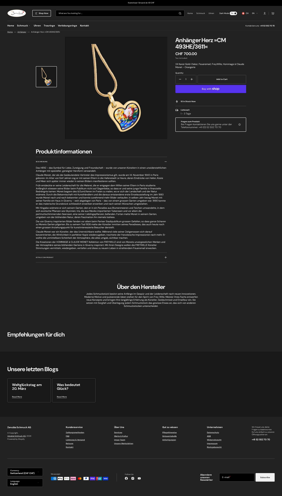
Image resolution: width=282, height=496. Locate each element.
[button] (264, 13)
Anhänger (21, 32)
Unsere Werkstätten (123, 443)
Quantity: (179, 73)
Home (10, 32)
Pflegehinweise (169, 432)
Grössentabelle (169, 436)
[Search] (180, 13)
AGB (209, 436)
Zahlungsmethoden (75, 432)
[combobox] (120, 13)
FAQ (67, 436)
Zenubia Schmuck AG (16, 436)
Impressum (212, 443)
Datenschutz (213, 432)
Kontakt (69, 447)
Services (118, 432)
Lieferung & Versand (75, 440)
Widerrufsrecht (214, 440)
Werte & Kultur (121, 436)
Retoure (69, 443)
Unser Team (119, 440)
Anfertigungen (169, 440)
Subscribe (265, 477)
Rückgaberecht (214, 447)
